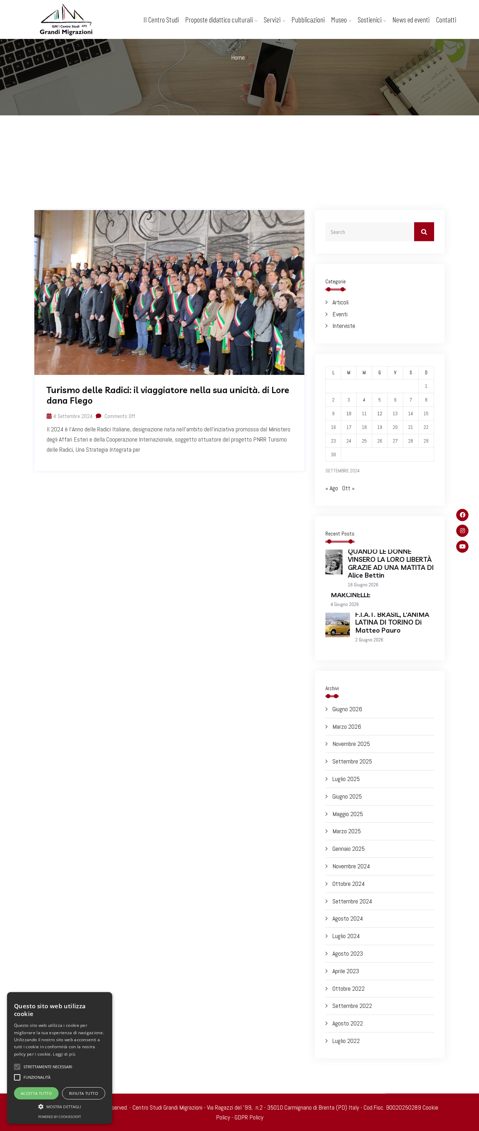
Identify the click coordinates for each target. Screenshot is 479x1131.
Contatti (446, 19)
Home (238, 57)
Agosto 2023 (347, 953)
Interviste (343, 326)
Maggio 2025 (347, 814)
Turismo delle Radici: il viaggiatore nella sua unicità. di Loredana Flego (168, 395)
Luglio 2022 (346, 1041)
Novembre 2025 (351, 744)
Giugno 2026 (347, 709)
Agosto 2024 (347, 918)
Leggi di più (64, 1054)
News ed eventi (411, 19)
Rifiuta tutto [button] (83, 1093)
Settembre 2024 (352, 901)
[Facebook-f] (462, 515)
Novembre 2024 (351, 866)
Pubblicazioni (308, 19)
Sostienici (370, 19)
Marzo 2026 (346, 726)
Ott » (348, 488)
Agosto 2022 (347, 1023)
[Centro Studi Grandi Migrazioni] (73, 21)
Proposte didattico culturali (219, 19)
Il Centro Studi (161, 19)
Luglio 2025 (346, 779)
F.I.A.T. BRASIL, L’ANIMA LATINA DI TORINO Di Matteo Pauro (392, 622)
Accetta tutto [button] (36, 1093)
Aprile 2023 (345, 971)
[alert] (59, 1058)
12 (379, 413)
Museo (339, 19)
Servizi (272, 19)
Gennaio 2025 (348, 848)
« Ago (331, 488)
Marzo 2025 (346, 831)
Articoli (340, 302)
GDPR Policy (249, 1117)
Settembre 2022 (352, 1006)
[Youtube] (462, 546)
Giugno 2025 (347, 796)
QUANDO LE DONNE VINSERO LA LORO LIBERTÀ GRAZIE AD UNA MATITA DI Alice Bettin (391, 563)
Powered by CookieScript (59, 1117)
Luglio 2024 (346, 936)
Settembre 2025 (352, 761)
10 (348, 413)
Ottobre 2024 (348, 884)
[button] (59, 1106)
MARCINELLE (350, 595)
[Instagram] (462, 531)
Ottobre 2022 (348, 988)
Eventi (340, 314)
